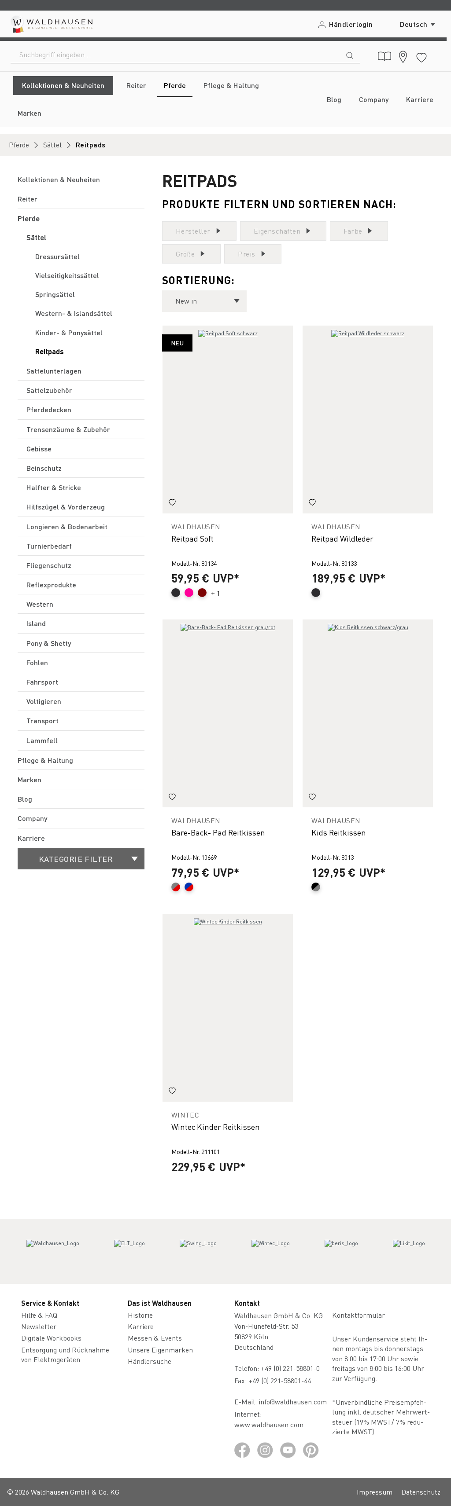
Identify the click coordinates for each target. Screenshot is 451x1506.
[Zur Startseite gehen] (51, 24)
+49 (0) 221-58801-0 (290, 1368)
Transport (42, 720)
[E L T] (129, 1251)
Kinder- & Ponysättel (69, 332)
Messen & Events (155, 1337)
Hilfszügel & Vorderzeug (65, 506)
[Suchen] (349, 54)
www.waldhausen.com (268, 1424)
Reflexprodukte (51, 584)
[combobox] (175, 54)
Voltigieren (43, 701)
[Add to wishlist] (172, 503)
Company (32, 818)
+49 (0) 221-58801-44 (281, 1380)
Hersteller (193, 230)
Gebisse (39, 448)
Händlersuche (149, 1361)
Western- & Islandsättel (73, 313)
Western (39, 603)
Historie (140, 1314)
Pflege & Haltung (45, 760)
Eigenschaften (277, 230)
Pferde (29, 218)
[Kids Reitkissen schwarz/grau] (368, 713)
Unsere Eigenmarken (160, 1349)
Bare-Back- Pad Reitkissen (218, 832)
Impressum (374, 1491)
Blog (25, 798)
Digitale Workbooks (51, 1337)
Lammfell (42, 740)
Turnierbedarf (49, 545)
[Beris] (341, 1251)
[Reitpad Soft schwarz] (228, 419)
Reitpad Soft (192, 538)
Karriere (31, 838)
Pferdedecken (48, 409)
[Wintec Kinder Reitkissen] (228, 1008)
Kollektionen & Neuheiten (59, 179)
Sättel (36, 237)
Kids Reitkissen (338, 832)
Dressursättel (57, 256)
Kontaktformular (358, 1314)
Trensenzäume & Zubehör (68, 429)
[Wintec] (270, 1251)
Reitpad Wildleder (342, 538)
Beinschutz (44, 468)
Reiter (27, 198)
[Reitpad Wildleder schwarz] (368, 419)
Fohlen (37, 662)
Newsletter (38, 1326)
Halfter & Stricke (53, 487)
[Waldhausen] (52, 1251)
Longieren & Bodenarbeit (66, 526)
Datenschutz (420, 1491)
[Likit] (409, 1251)
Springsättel (55, 294)
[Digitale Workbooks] (384, 56)
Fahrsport (42, 681)
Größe (185, 253)
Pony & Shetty (48, 643)
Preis (246, 253)
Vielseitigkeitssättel (67, 275)
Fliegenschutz (48, 565)
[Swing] (198, 1251)
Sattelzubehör (49, 390)
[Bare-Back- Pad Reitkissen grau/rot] (228, 713)
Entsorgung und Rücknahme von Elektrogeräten (65, 1354)
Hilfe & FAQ (39, 1314)
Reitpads (49, 351)
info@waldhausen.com (293, 1401)
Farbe (353, 230)
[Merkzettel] (421, 56)
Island (36, 623)
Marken (29, 779)
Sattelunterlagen (53, 370)
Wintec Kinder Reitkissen (215, 1126)
